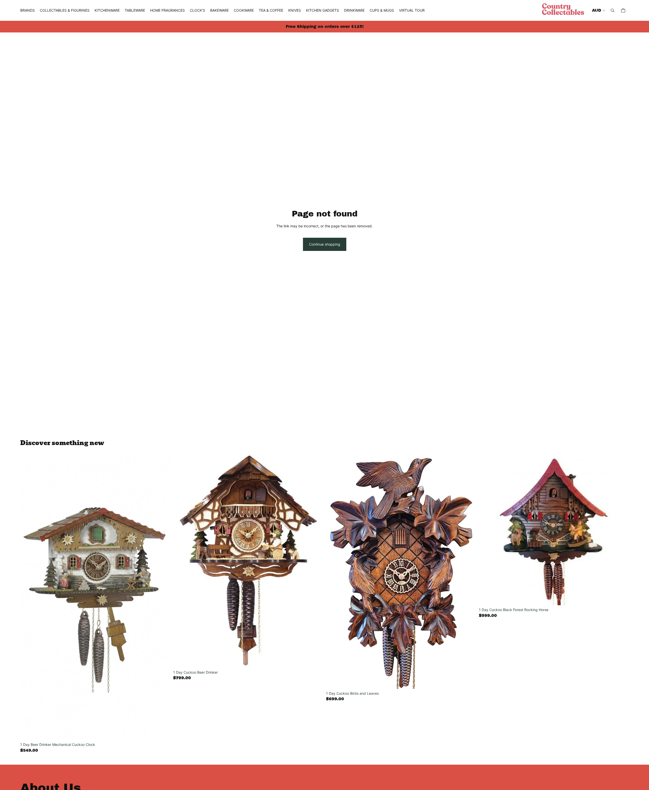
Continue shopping (324, 244)
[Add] (162, 732)
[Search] (612, 10)
